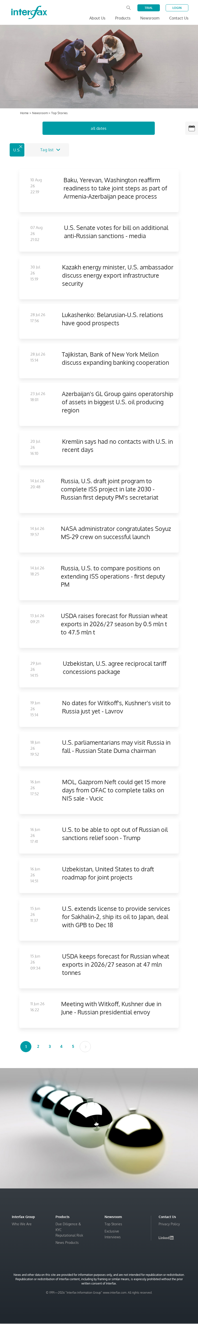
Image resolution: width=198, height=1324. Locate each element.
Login (177, 8)
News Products (67, 1242)
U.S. (17, 150)
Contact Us (178, 18)
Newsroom (40, 113)
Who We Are (22, 1224)
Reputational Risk (69, 1235)
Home (24, 113)
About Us (97, 18)
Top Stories (113, 1224)
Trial (149, 8)
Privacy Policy (169, 1224)
